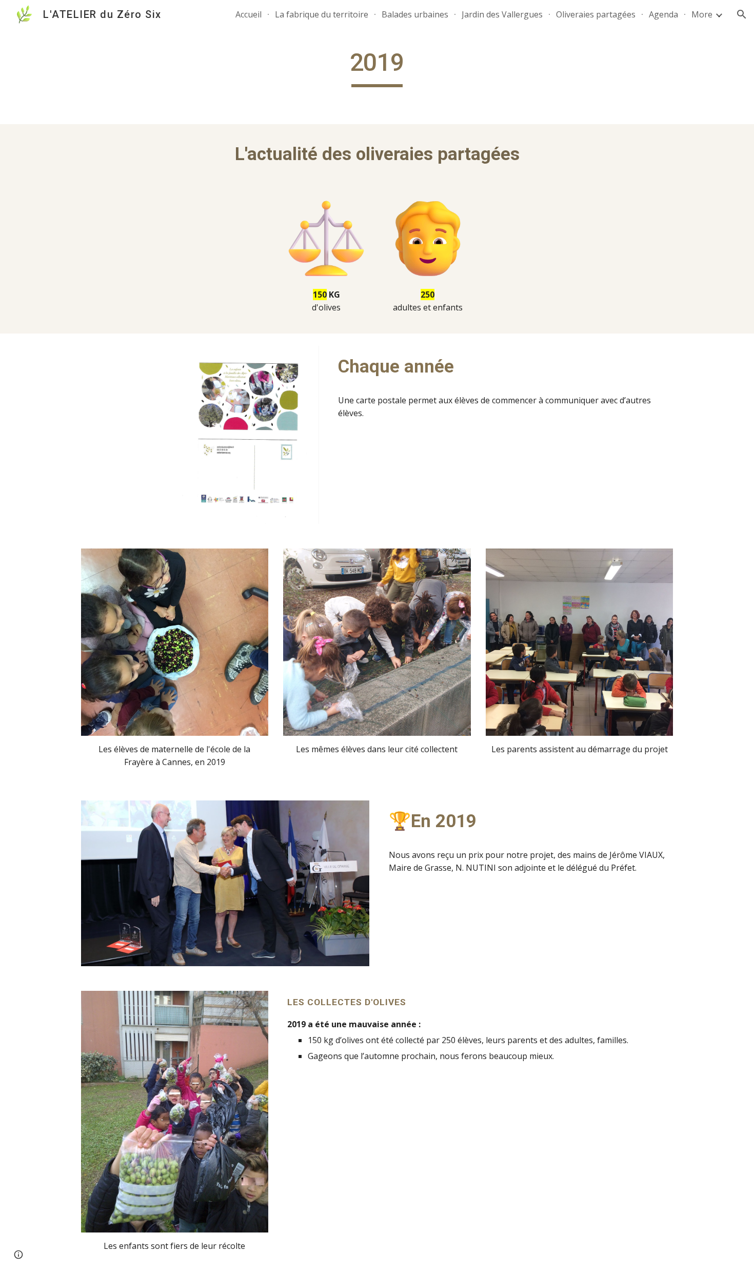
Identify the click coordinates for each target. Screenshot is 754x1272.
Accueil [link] (248, 14)
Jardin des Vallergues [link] (502, 14)
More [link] (701, 14)
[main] (377, 67)
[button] (741, 14)
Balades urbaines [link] (415, 14)
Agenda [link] (663, 14)
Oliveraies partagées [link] (596, 14)
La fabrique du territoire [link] (321, 14)
